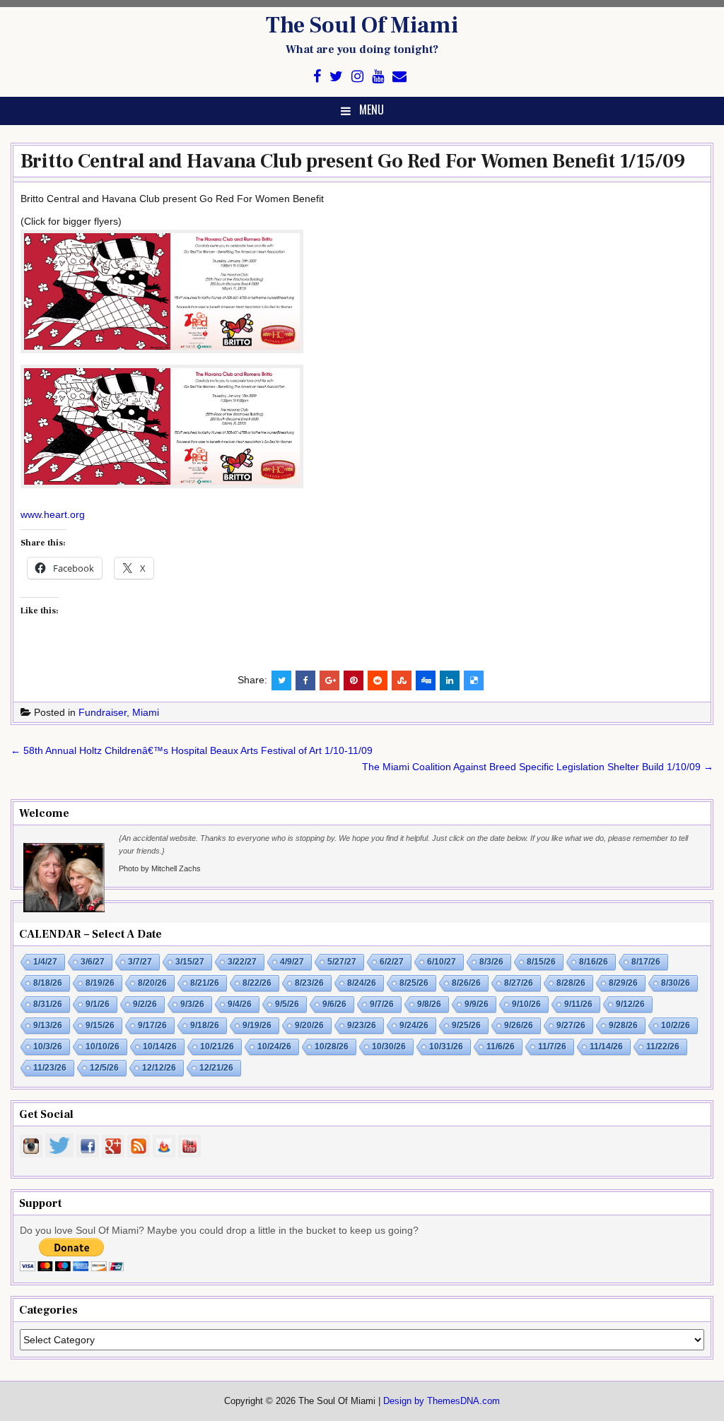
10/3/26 (47, 1046)
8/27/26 (518, 983)
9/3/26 (192, 1004)
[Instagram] (357, 76)
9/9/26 (477, 1004)
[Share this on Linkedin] (450, 680)
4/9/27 (292, 962)
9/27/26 (570, 1025)
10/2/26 (675, 1025)
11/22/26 (662, 1046)
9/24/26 (413, 1025)
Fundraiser (102, 712)
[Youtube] (378, 76)
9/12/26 (630, 1004)
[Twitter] (336, 76)
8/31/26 (47, 1004)
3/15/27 (189, 962)
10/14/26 (160, 1046)
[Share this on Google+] (329, 680)
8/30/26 (675, 983)
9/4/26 (240, 1004)
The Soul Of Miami (362, 25)
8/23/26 (309, 983)
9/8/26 (429, 1004)
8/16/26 (593, 962)
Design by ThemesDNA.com (441, 1401)
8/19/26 (100, 983)
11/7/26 (552, 1046)
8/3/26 (491, 962)
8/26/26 (466, 983)
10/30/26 (389, 1046)
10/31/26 (446, 1046)
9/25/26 (466, 1025)
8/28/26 (570, 983)
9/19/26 (257, 1025)
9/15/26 (100, 1025)
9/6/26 (334, 1004)
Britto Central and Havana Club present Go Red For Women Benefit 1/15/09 (353, 161)
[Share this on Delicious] (474, 680)
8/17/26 (645, 962)
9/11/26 (578, 1004)
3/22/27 (242, 962)
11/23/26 (49, 1068)
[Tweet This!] (281, 680)
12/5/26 (104, 1068)
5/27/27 (341, 962)
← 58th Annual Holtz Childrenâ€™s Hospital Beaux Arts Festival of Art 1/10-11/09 (192, 750)
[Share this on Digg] (426, 680)
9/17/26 (152, 1025)
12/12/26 (159, 1068)
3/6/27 (93, 962)
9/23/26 (361, 1025)
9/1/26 (98, 1004)
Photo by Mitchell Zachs (160, 868)
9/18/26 (204, 1025)
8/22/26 (257, 983)
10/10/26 (102, 1046)
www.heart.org (53, 514)
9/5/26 (287, 1004)
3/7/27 (140, 962)
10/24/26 (274, 1046)
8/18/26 (47, 983)
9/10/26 (526, 1004)
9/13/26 (47, 1025)
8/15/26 (541, 962)
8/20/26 (152, 983)
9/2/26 (145, 1004)
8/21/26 (204, 983)
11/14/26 (606, 1046)
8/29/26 (623, 983)
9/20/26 (309, 1025)
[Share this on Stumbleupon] (401, 680)
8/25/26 (413, 983)
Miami (145, 712)
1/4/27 (45, 962)
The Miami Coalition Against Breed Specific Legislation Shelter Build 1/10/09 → (537, 766)
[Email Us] (399, 76)
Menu (371, 109)
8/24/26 (361, 983)
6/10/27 (441, 962)
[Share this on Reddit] (377, 680)
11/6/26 (500, 1046)
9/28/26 (623, 1025)
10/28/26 (332, 1046)
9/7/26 (382, 1004)
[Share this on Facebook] (305, 680)
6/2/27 (392, 962)
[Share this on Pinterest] (353, 680)
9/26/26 (518, 1025)
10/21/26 (217, 1046)
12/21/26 (216, 1068)
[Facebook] (317, 76)
